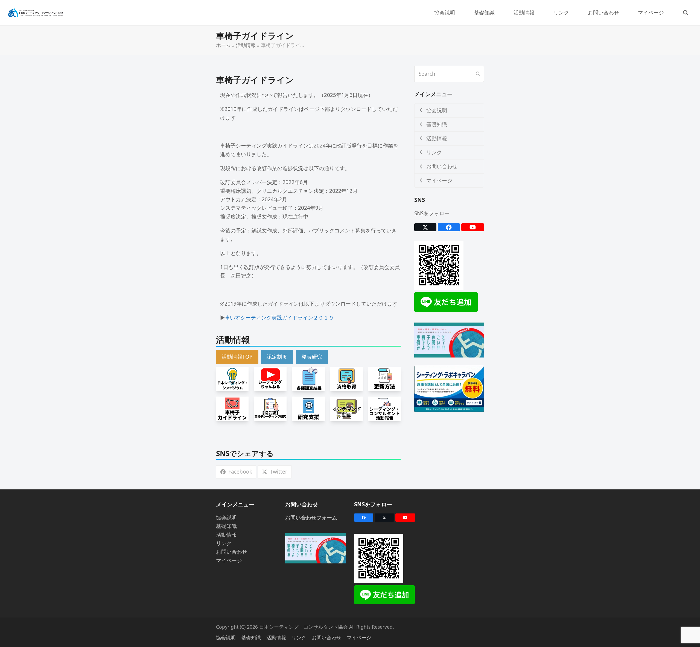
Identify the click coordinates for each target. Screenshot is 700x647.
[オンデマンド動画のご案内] (346, 408)
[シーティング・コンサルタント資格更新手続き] (384, 378)
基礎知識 (226, 526)
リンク (224, 543)
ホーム (223, 45)
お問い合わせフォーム (311, 517)
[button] (685, 12)
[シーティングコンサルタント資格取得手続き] (346, 378)
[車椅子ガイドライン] (232, 408)
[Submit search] (478, 74)
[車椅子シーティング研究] (270, 408)
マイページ (229, 560)
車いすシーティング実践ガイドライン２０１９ (279, 317)
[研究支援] (308, 408)
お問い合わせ (231, 551)
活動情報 (246, 45)
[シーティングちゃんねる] (270, 378)
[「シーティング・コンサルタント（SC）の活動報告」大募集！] (384, 408)
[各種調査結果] (308, 378)
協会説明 (226, 517)
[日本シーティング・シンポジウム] (232, 378)
